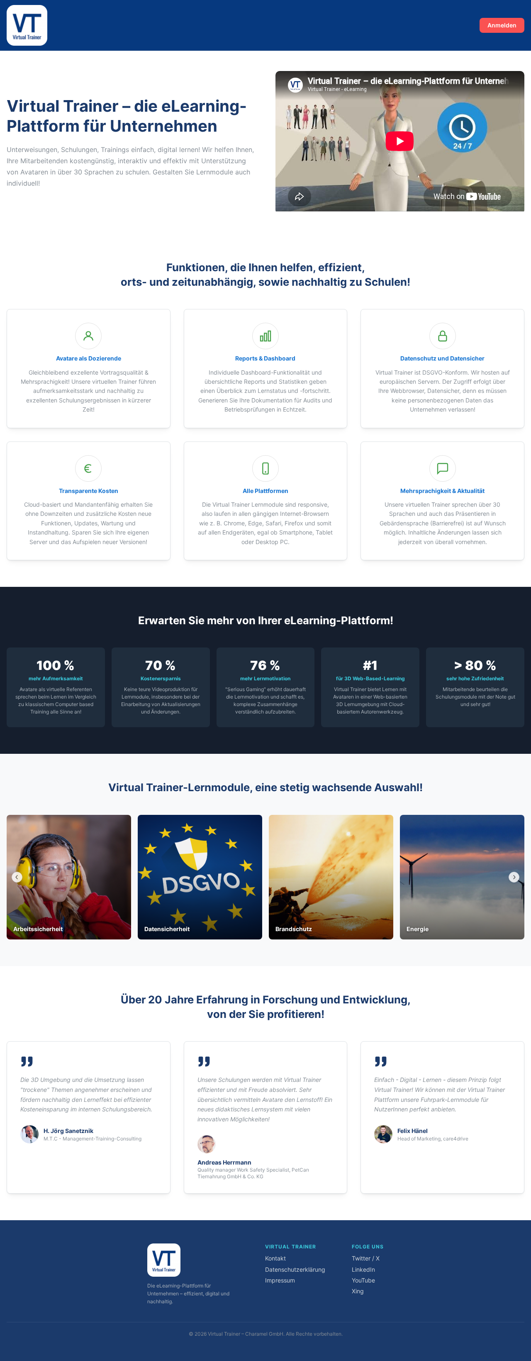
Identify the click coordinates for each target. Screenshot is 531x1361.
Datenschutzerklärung (295, 1269)
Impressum (280, 1280)
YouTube (363, 1280)
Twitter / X (366, 1258)
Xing (358, 1291)
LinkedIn (363, 1269)
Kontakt (275, 1258)
